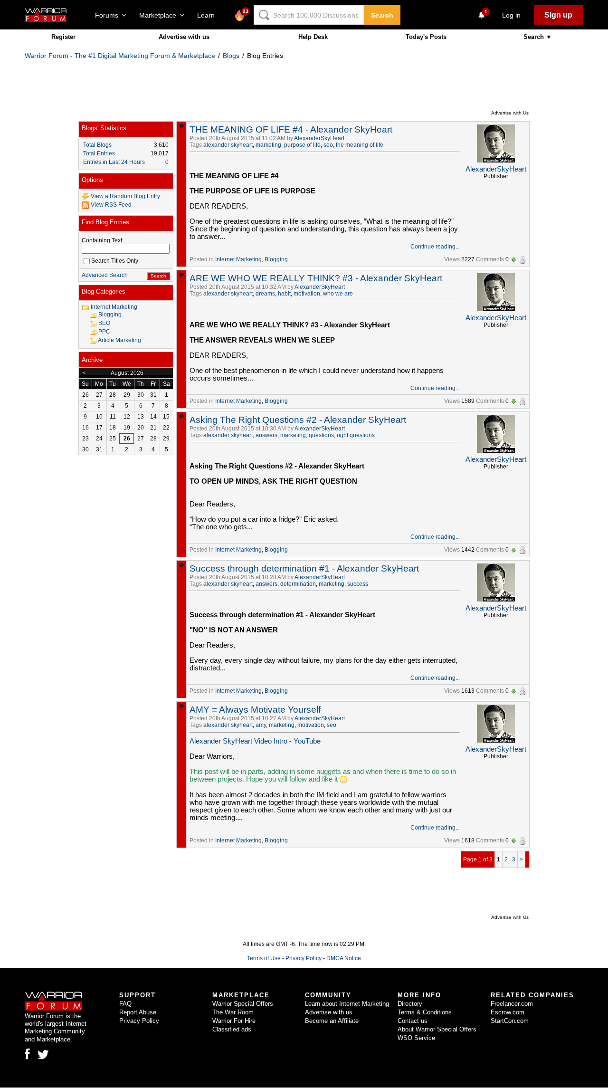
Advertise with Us (510, 112)
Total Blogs (97, 145)
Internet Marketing (238, 259)
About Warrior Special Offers (437, 1029)
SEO (104, 323)
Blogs (231, 55)
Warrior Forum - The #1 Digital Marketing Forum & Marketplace (120, 55)
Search (382, 15)
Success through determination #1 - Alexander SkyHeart (304, 568)
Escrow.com (507, 1012)
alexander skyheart (228, 145)
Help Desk (313, 36)
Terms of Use (264, 958)
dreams (265, 293)
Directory (410, 1003)
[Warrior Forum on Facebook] (27, 1053)
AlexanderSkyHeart (319, 138)
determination (298, 584)
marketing (268, 145)
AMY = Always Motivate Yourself (255, 710)
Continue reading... (435, 246)
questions (321, 435)
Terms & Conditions (425, 1012)
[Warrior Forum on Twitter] (43, 1054)
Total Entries (99, 153)
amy (261, 725)
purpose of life (302, 145)
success (357, 584)
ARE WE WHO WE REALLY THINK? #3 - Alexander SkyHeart (316, 278)
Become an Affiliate (332, 1020)
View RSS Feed (111, 204)
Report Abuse (137, 1012)
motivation (307, 293)
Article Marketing (119, 340)
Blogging (276, 259)
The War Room (233, 1012)
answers (266, 435)
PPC (104, 331)
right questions (356, 435)
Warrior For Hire (234, 1020)
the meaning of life (359, 145)
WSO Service (416, 1037)
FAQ (125, 1003)
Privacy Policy (303, 958)
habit (284, 293)
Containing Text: (103, 240)
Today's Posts (426, 36)
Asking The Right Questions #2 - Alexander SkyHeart (298, 420)
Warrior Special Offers (242, 1003)
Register (63, 36)
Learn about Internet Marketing (347, 1003)
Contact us (413, 1020)
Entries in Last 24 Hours (114, 162)
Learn (208, 15)
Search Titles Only (114, 261)
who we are (338, 293)
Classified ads (231, 1029)
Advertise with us (184, 36)
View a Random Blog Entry (125, 196)
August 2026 (127, 373)
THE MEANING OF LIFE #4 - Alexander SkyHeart (291, 129)
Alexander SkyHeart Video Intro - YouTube (255, 741)
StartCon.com (510, 1020)
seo (328, 145)
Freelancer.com (512, 1003)
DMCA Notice (343, 958)
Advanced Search (105, 275)
